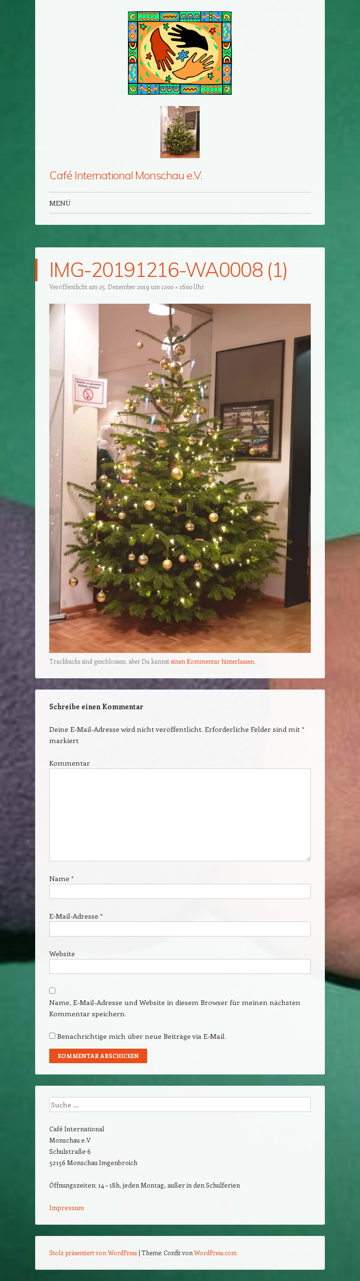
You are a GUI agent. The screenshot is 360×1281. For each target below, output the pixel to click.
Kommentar (69, 762)
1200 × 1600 (176, 287)
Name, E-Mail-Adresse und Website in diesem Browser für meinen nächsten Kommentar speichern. (174, 1007)
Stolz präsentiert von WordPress (93, 1253)
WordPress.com (215, 1253)
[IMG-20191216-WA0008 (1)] (180, 650)
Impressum (66, 1207)
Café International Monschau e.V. (125, 175)
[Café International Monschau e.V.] (180, 53)
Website (62, 953)
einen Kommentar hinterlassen (212, 661)
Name (61, 878)
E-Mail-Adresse (76, 915)
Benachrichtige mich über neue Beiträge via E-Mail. (141, 1036)
